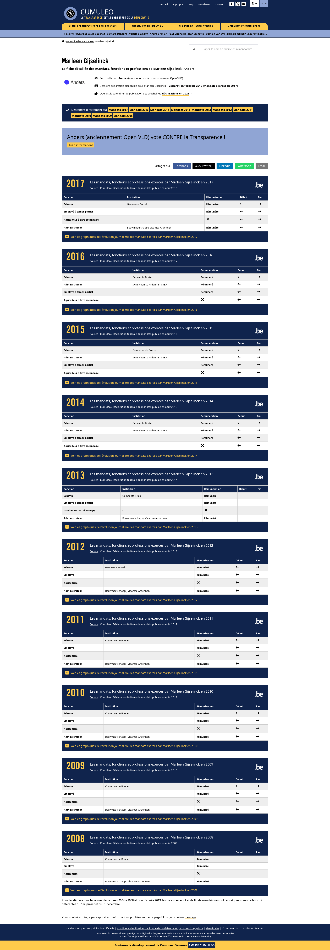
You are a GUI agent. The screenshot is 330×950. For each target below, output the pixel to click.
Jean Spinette (196, 33)
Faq (191, 4)
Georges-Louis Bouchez (91, 33)
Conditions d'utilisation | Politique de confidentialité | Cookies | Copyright (160, 928)
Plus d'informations (80, 145)
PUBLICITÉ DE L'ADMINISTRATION (196, 26)
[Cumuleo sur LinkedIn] (244, 4)
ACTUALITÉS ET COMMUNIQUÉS (244, 26)
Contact (220, 4)
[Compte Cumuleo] (254, 3)
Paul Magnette (177, 33)
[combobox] (228, 49)
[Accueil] (63, 41)
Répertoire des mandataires (80, 41)
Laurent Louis (256, 33)
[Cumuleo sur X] (238, 4)
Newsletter (204, 4)
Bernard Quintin (236, 33)
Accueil (164, 4)
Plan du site (212, 928)
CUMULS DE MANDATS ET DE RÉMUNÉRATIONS (93, 26)
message (190, 917)
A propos (178, 4)
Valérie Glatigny (138, 33)
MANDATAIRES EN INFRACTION (147, 26)
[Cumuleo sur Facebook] (232, 4)
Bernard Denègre (117, 33)
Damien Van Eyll (215, 33)
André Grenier (158, 33)
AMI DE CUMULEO (201, 945)
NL (263, 3)
